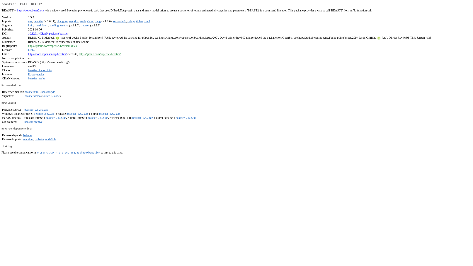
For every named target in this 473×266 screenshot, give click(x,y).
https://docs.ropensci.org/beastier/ (47, 54)
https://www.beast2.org (30, 10)
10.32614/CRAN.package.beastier (48, 33)
